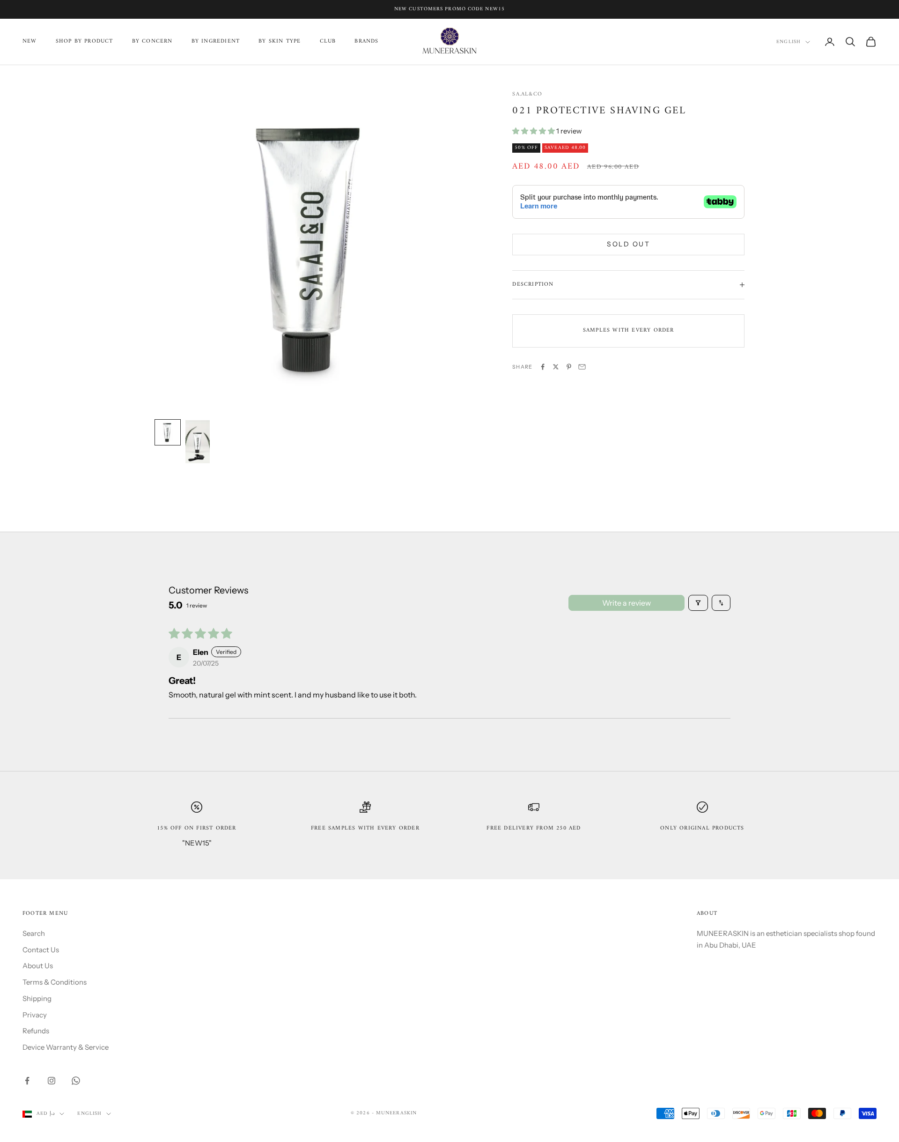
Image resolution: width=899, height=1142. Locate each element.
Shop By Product (84, 41)
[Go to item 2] (197, 442)
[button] (534, 130)
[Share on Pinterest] (569, 367)
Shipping (37, 998)
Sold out (628, 244)
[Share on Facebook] (542, 367)
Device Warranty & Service (65, 1047)
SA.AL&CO (527, 94)
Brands (366, 41)
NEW (29, 41)
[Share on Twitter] (556, 367)
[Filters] (698, 603)
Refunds (35, 1030)
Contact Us (40, 949)
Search (33, 933)
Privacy (34, 1014)
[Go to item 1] (168, 432)
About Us (37, 965)
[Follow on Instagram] (51, 1080)
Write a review (626, 603)
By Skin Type (279, 41)
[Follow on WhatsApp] (76, 1080)
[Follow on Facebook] (27, 1080)
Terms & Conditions (54, 982)
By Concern (152, 41)
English (788, 42)
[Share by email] (582, 367)
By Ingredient (216, 41)
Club (328, 41)
